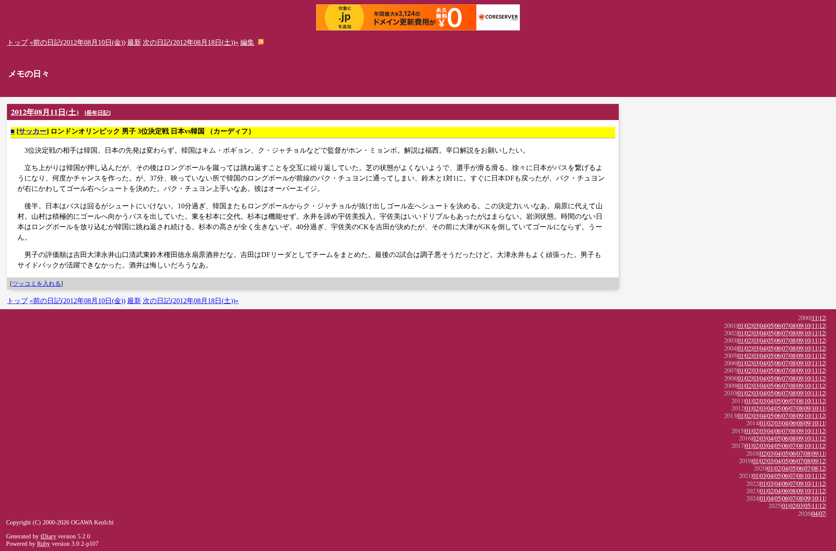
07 (785, 325)
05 (770, 325)
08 (792, 325)
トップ (17, 42)
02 (748, 325)
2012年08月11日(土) (45, 111)
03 (755, 325)
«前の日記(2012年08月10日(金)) (77, 42)
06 (778, 325)
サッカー (33, 131)
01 (741, 325)
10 (807, 325)
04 (763, 325)
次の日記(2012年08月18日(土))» (191, 42)
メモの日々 (29, 73)
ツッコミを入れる (36, 283)
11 (815, 318)
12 (822, 318)
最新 (134, 42)
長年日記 (97, 113)
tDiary (48, 536)
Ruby (43, 543)
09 (800, 325)
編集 (247, 42)
